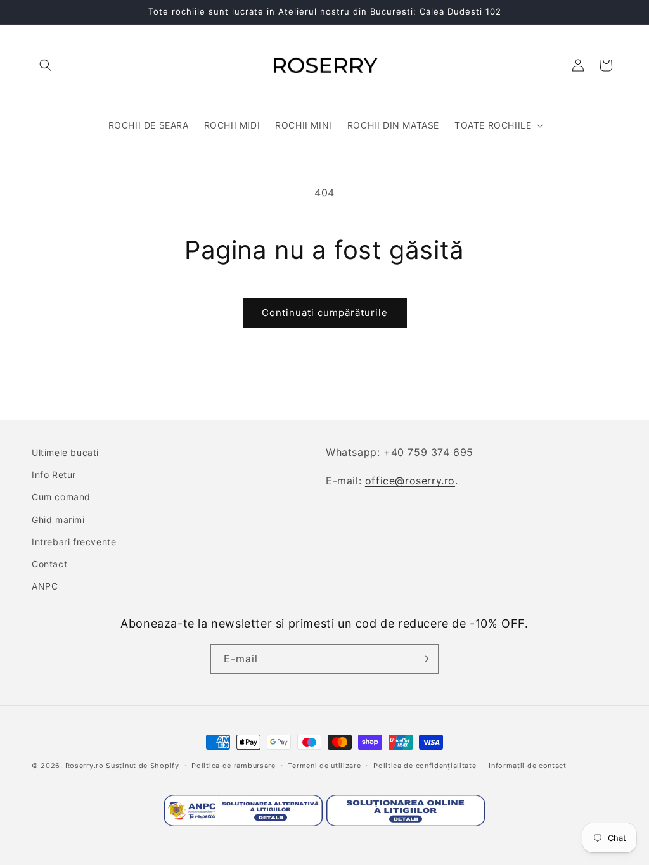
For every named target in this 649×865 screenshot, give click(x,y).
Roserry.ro (84, 765)
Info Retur (54, 474)
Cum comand (61, 496)
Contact (49, 564)
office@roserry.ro (410, 480)
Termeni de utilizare (324, 765)
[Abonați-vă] (424, 659)
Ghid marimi (58, 519)
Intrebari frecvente (74, 541)
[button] (46, 65)
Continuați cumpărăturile (325, 312)
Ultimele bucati (65, 452)
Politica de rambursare (233, 765)
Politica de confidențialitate (424, 765)
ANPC (45, 586)
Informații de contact (528, 765)
